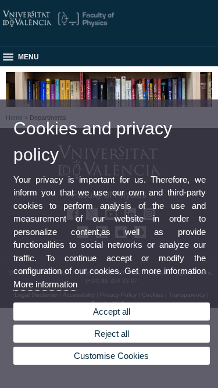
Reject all (111, 334)
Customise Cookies (111, 356)
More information (45, 284)
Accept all (111, 311)
